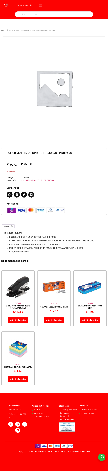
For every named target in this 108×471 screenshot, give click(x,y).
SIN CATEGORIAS (28, 180)
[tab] (8, 226)
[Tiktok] (24, 424)
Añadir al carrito (18, 320)
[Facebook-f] (10, 424)
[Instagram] (17, 424)
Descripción (8, 226)
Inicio (3, 30)
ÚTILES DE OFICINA (13, 30)
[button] (10, 195)
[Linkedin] (17, 430)
